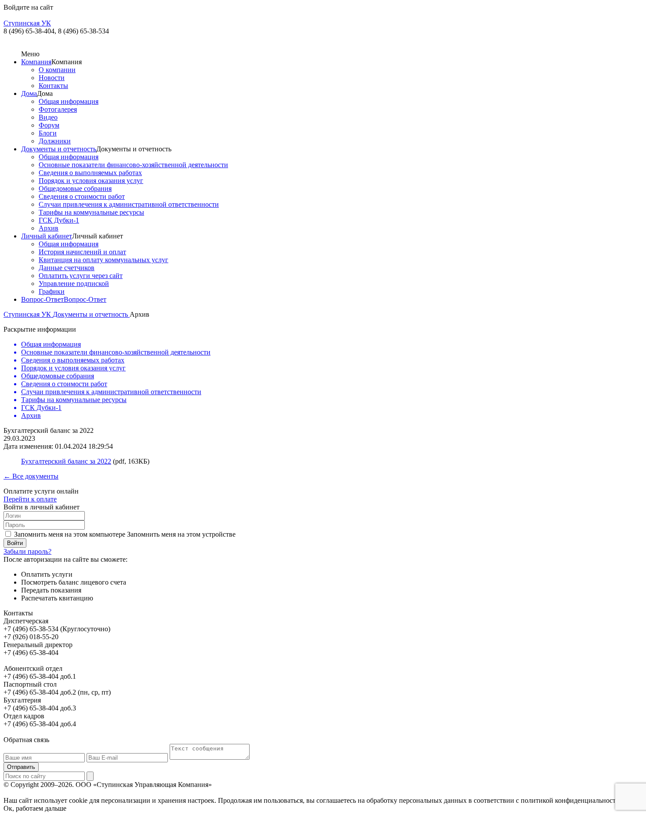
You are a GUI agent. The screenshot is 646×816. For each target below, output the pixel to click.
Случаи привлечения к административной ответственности (129, 204)
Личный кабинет (46, 236)
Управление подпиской (74, 283)
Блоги (48, 133)
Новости (52, 77)
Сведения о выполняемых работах (90, 172)
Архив (48, 228)
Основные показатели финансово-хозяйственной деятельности (133, 164)
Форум (49, 125)
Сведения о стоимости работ (82, 196)
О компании (57, 69)
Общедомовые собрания (75, 188)
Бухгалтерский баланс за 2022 (66, 461)
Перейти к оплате (30, 499)
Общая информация (68, 101)
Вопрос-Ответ (42, 299)
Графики (52, 291)
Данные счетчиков (66, 267)
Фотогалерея (58, 109)
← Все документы (31, 476)
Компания (36, 62)
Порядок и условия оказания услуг (91, 180)
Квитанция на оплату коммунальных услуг (103, 259)
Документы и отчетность (58, 149)
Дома (29, 93)
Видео (48, 117)
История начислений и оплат (82, 252)
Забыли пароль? (27, 551)
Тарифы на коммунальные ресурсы (91, 212)
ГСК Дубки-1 (59, 220)
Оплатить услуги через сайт (81, 275)
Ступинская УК (28, 314)
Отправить (21, 767)
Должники (55, 141)
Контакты (53, 85)
